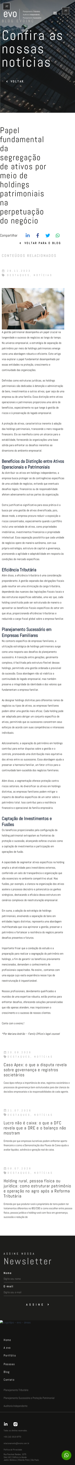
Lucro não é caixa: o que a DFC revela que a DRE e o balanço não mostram (35, 1128)
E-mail (8, 1286)
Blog (6, 1372)
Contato (9, 1380)
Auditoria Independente (15, 1406)
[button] (55, 13)
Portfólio (10, 1355)
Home (7, 1340)
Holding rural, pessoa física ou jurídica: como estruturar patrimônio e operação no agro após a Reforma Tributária (37, 1188)
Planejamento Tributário (16, 1390)
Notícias (43, 275)
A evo (7, 1348)
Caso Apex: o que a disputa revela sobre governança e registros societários (35, 1070)
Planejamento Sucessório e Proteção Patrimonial (29, 1398)
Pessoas (9, 1364)
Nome (8, 1273)
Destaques (18, 275)
